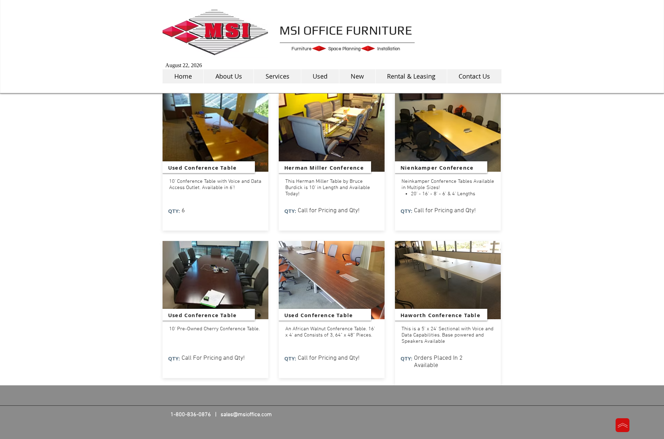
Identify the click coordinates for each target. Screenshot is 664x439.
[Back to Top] (622, 425)
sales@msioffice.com (246, 414)
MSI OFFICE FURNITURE (345, 30)
